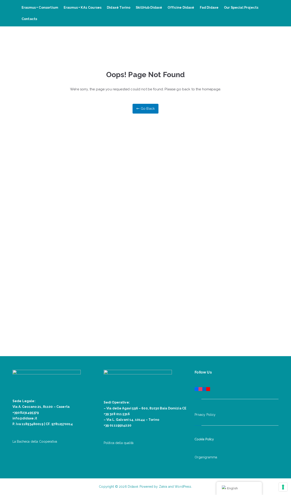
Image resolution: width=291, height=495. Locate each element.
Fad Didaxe (209, 7)
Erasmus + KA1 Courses (82, 7)
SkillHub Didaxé (149, 7)
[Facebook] (196, 388)
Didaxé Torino (118, 7)
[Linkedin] (204, 388)
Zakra (163, 486)
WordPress (183, 486)
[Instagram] (200, 388)
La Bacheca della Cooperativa (35, 441)
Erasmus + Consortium (40, 7)
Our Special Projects (241, 7)
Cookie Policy (204, 439)
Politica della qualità (118, 443)
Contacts (29, 19)
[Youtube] (208, 388)
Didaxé (133, 486)
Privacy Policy (205, 414)
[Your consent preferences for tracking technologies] (283, 487)
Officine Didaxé (181, 7)
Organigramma (206, 457)
